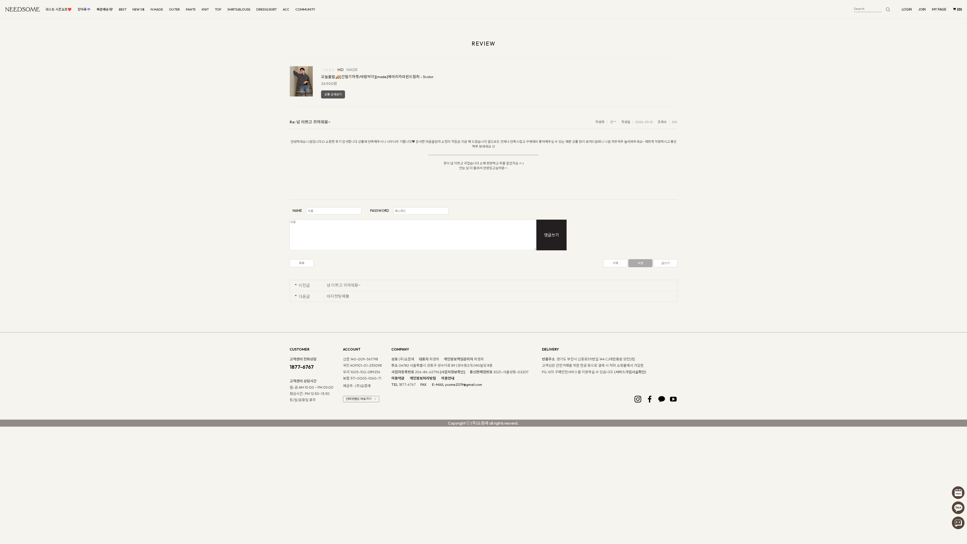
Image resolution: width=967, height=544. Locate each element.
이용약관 (397, 378)
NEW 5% (138, 9)
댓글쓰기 (551, 234)
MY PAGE (939, 9)
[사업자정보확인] (452, 372)
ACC (286, 9)
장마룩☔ (84, 9)
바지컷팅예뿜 (338, 296)
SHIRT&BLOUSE (238, 9)
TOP (218, 9)
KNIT (205, 9)
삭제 (615, 263)
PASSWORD (379, 210)
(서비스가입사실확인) (630, 372)
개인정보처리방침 (423, 378)
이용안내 (447, 378)
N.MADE (157, 9)
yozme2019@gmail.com (463, 384)
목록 (301, 263)
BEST (122, 9)
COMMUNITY (305, 9)
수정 (640, 263)
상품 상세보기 (333, 94)
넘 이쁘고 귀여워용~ (344, 285)
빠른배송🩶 (105, 9)
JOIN (922, 9)
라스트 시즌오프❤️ (59, 9)
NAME (297, 210)
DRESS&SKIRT (266, 9)
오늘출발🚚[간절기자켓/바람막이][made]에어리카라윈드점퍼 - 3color (377, 76)
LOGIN (907, 9)
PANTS (191, 9)
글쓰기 (665, 263)
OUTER (174, 9)
